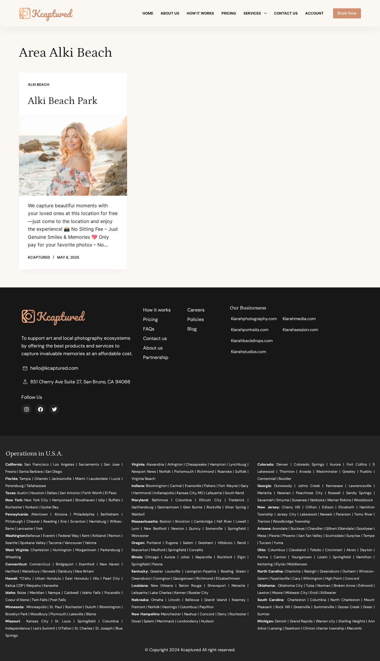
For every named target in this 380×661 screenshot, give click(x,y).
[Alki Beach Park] (73, 155)
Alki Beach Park (62, 101)
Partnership (155, 357)
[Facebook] (40, 409)
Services (252, 13)
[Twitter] (54, 409)
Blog (192, 329)
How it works (200, 13)
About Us (170, 13)
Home (147, 13)
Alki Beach (38, 84)
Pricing (228, 13)
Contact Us (286, 13)
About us (153, 348)
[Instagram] (26, 409)
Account (314, 13)
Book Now (347, 13)
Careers (196, 310)
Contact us (155, 338)
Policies (195, 319)
